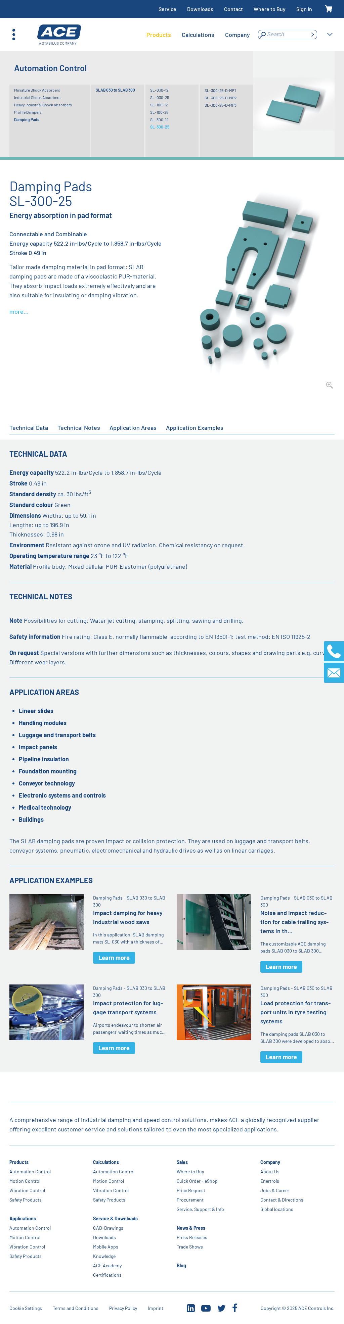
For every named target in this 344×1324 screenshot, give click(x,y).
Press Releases (192, 1237)
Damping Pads (26, 119)
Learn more (114, 957)
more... (19, 311)
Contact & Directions (281, 1200)
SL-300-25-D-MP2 (220, 97)
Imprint (155, 1308)
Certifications (107, 1275)
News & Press (191, 1228)
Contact (233, 9)
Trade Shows (190, 1247)
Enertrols (269, 1181)
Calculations (106, 1162)
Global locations (276, 1209)
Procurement (190, 1200)
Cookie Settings (25, 1308)
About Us (270, 1171)
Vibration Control (27, 1190)
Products (19, 1162)
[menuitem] (158, 34)
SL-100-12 (159, 104)
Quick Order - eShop (197, 1181)
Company (270, 1162)
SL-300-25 (159, 126)
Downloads (200, 9)
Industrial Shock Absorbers (37, 97)
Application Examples (194, 427)
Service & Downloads (115, 1218)
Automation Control (30, 1171)
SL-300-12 (159, 119)
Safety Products (25, 1200)
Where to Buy (270, 9)
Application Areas (133, 427)
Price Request (191, 1190)
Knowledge (104, 1256)
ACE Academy (107, 1265)
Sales (182, 1162)
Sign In (304, 9)
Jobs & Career (274, 1190)
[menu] (198, 34)
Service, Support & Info (200, 1209)
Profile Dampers (28, 112)
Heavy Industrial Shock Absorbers (43, 104)
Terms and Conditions (75, 1308)
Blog (181, 1265)
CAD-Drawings (108, 1228)
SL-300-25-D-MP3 (220, 105)
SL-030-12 (159, 90)
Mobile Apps (105, 1247)
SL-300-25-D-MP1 (220, 90)
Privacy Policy (123, 1308)
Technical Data (28, 427)
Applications (22, 1218)
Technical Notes (78, 427)
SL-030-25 (159, 97)
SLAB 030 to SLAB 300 (115, 90)
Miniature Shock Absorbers (37, 90)
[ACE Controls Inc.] (59, 34)
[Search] (312, 34)
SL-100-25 (159, 112)
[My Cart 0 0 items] (329, 9)
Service (167, 9)
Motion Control (24, 1181)
